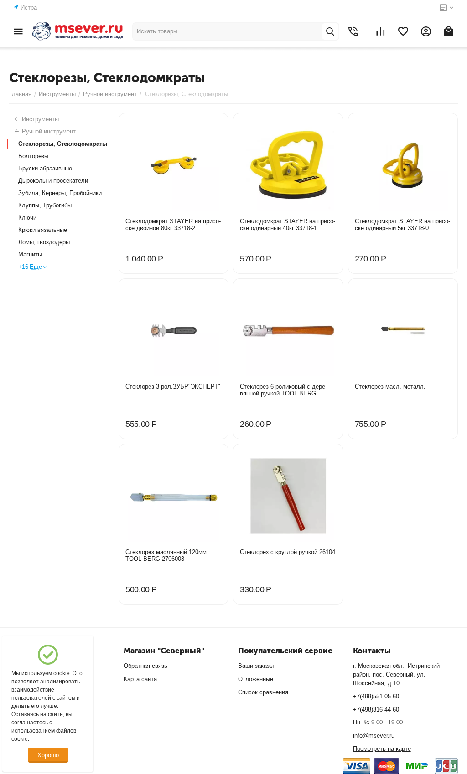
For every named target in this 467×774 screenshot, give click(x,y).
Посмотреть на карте (382, 748)
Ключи (27, 217)
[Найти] (330, 31)
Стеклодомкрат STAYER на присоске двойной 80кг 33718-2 (173, 224)
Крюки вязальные (42, 229)
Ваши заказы (256, 665)
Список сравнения (263, 692)
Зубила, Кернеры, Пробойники (60, 193)
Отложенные (255, 679)
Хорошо (48, 755)
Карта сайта (140, 679)
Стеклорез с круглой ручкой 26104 (287, 551)
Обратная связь (145, 665)
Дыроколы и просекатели (53, 180)
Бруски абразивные (45, 168)
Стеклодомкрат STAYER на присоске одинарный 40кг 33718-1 (287, 224)
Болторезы (33, 156)
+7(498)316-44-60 (376, 709)
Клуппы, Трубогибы (45, 205)
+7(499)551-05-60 (376, 696)
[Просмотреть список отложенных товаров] (403, 31)
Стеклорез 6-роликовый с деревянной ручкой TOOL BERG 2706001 (283, 390)
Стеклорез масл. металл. (390, 386)
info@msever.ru (373, 735)
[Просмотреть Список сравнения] (380, 31)
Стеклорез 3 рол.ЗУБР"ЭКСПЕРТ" (172, 386)
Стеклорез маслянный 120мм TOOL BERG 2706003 (166, 555)
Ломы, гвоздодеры (44, 242)
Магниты (30, 254)
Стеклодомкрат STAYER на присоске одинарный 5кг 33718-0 (402, 224)
